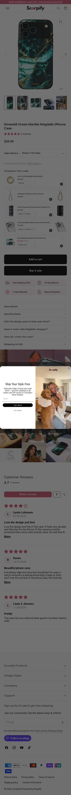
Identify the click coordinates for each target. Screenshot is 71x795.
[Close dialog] (69, 368)
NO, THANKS (18, 410)
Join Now (18, 405)
